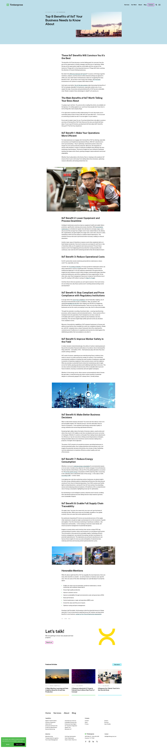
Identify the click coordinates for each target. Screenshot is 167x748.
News (86, 722)
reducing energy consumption (82, 466)
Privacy (87, 724)
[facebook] (85, 741)
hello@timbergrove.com (110, 736)
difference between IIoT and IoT (78, 74)
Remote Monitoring (50, 729)
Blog (145, 4)
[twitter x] (97, 741)
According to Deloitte (75, 266)
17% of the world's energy (70, 471)
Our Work (134, 4)
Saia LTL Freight (90, 278)
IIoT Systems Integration (71, 725)
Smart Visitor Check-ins (71, 739)
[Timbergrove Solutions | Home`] (15, 4)
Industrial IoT (48, 724)
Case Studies (107, 724)
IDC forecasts (96, 79)
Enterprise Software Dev (51, 725)
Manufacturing (49, 736)
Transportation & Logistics (51, 738)
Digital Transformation (51, 720)
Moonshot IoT (68, 729)
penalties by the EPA (73, 303)
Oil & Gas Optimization (70, 736)
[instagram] (89, 741)
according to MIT (66, 475)
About (140, 4)
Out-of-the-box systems (81, 85)
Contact (151, 4)
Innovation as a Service (70, 720)
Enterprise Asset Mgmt (70, 724)
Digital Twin (68, 727)
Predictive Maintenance (51, 727)
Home (48, 713)
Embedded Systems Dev (71, 722)
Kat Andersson (61, 12)
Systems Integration (50, 722)
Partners (106, 722)
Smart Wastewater (69, 738)
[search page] (156, 5)
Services (126, 4)
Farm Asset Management (51, 739)
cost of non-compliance (79, 299)
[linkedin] (93, 741)
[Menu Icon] (159, 4)
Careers (106, 720)
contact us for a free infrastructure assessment (88, 614)
